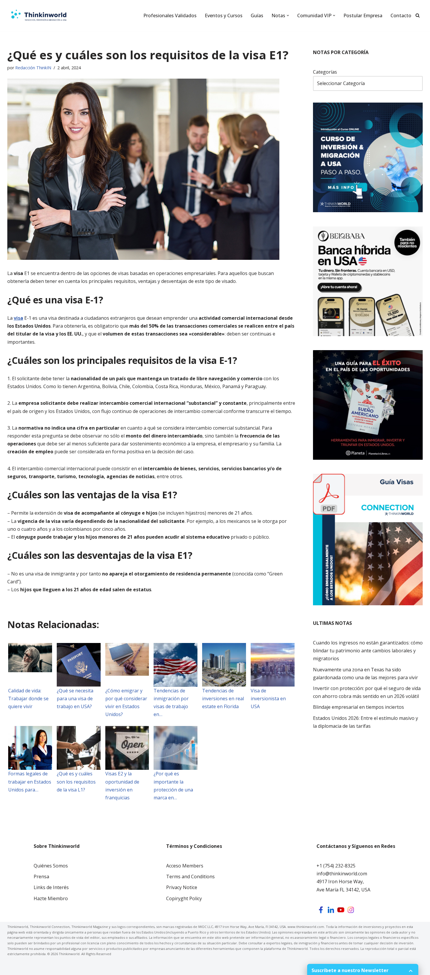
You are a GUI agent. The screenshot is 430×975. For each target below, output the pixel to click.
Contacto (401, 15)
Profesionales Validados (170, 15)
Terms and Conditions (190, 876)
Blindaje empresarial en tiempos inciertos (358, 707)
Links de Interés (51, 887)
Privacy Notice (181, 887)
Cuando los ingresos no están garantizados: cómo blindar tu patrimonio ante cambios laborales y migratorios (368, 650)
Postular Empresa (362, 15)
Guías (257, 15)
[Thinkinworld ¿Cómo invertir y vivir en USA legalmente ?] (38, 15)
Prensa (41, 876)
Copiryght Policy (184, 898)
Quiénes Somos (51, 865)
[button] (288, 15)
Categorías (325, 72)
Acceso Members (184, 865)
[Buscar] (417, 15)
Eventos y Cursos (223, 15)
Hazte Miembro (51, 898)
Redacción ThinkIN (33, 67)
